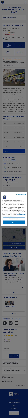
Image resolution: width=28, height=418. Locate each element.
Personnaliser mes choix (14, 219)
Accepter (14, 222)
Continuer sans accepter (21, 194)
